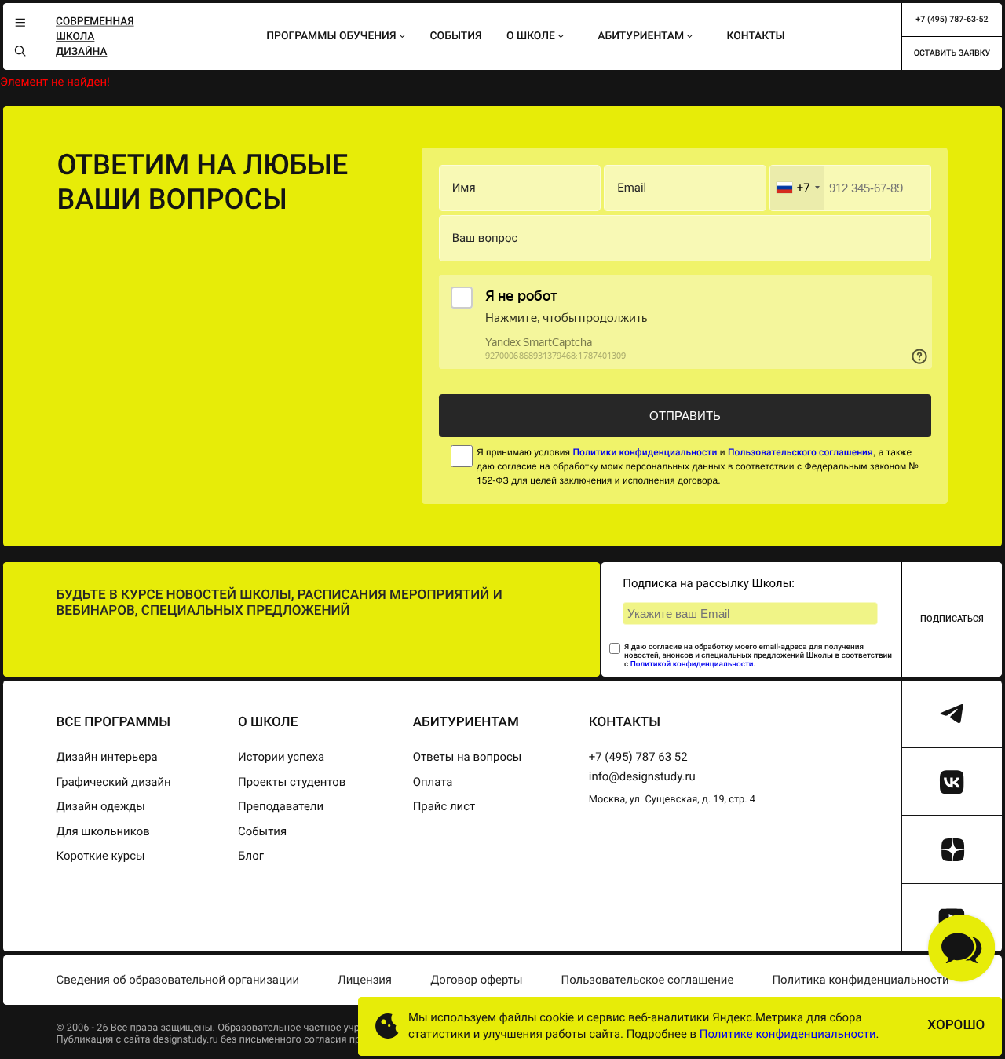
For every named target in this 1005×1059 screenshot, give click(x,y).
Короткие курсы (100, 856)
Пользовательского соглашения (800, 452)
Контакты (756, 36)
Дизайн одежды (100, 806)
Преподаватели (280, 806)
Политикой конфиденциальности (692, 664)
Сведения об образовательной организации (177, 980)
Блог (251, 856)
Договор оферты (476, 980)
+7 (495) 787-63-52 (951, 19)
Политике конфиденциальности (788, 1034)
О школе (530, 36)
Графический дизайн (113, 782)
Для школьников (102, 831)
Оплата (433, 782)
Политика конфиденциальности (860, 980)
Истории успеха (281, 757)
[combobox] (797, 188)
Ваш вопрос (485, 238)
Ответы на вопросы (467, 757)
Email (631, 188)
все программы (113, 722)
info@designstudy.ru (642, 776)
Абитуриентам (641, 36)
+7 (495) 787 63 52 (638, 757)
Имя (464, 188)
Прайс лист (444, 806)
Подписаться (952, 619)
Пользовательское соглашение (647, 980)
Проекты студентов (291, 782)
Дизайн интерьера (106, 757)
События (456, 36)
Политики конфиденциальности (644, 452)
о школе (268, 722)
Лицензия (365, 980)
